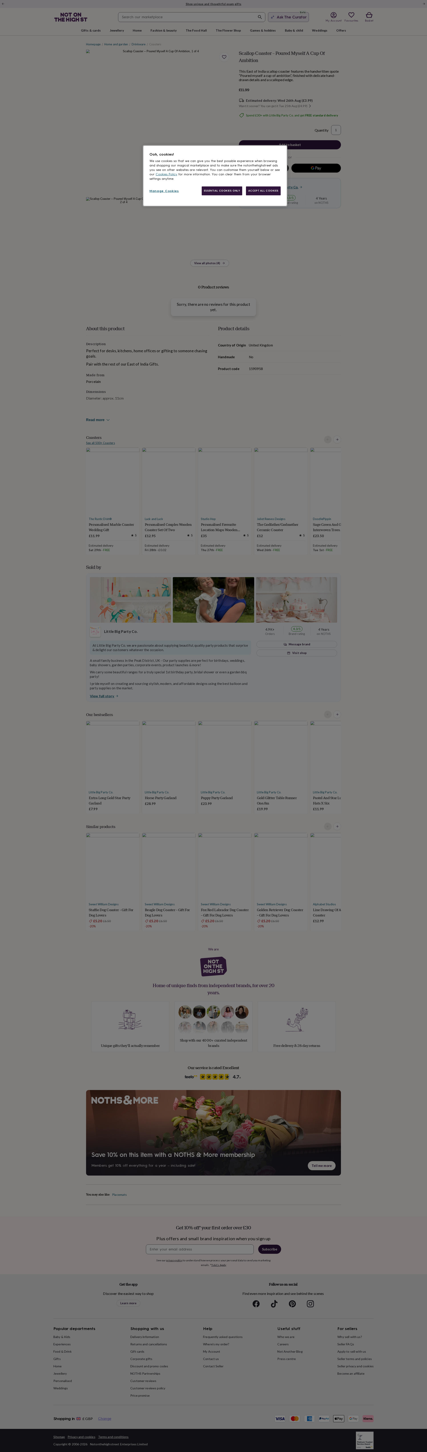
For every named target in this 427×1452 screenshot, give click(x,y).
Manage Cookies (164, 191)
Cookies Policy (166, 174)
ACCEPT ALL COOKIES (263, 190)
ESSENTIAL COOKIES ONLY (222, 190)
